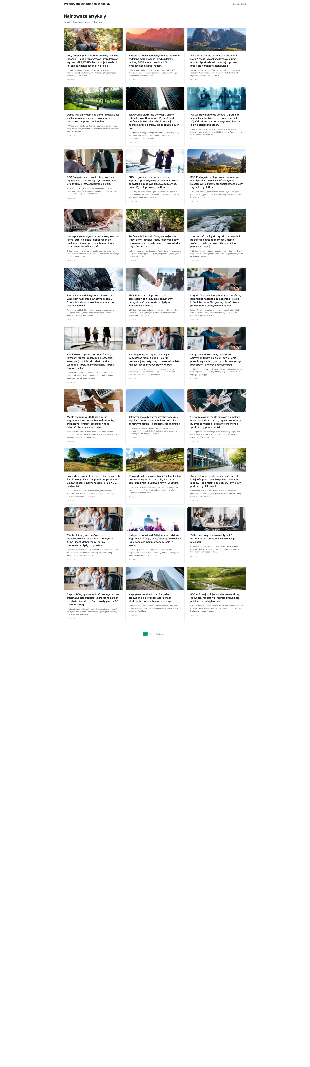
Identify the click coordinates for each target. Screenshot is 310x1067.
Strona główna (239, 4)
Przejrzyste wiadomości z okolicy (87, 4)
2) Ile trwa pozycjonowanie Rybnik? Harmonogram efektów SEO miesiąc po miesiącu (213, 538)
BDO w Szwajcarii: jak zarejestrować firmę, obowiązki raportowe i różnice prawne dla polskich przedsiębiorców (215, 598)
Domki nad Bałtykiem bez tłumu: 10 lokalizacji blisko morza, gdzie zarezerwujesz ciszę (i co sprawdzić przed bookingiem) (93, 118)
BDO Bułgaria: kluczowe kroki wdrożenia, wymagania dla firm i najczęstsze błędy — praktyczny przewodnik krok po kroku (91, 180)
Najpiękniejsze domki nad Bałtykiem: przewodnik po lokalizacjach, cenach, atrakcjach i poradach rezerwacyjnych (151, 598)
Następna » (160, 634)
